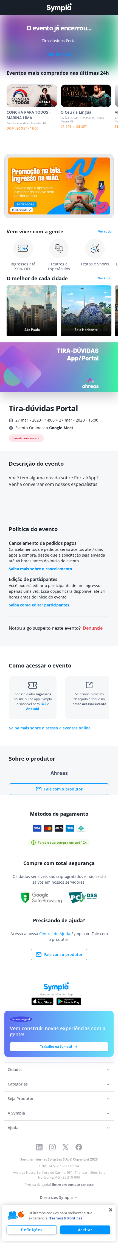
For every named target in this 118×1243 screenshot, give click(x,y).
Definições (31, 1229)
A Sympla (16, 1113)
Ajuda (13, 1127)
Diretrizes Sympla (56, 1197)
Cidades (15, 1069)
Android (32, 708)
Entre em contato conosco (73, 1184)
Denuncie (93, 628)
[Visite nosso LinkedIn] (39, 1147)
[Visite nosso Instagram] (52, 1147)
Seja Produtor (21, 1098)
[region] (59, 1223)
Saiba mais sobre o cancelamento (40, 568)
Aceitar (85, 1229)
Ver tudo (104, 231)
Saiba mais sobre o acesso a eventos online (50, 728)
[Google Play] (69, 1001)
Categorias (18, 1084)
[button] (16, 1215)
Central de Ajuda (54, 933)
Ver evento (59, 54)
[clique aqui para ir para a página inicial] (59, 7)
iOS (44, 703)
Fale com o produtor (63, 789)
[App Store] (43, 1001)
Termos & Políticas (65, 1218)
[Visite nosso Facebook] (78, 1147)
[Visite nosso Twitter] (65, 1147)
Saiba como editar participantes (39, 605)
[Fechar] (111, 1210)
